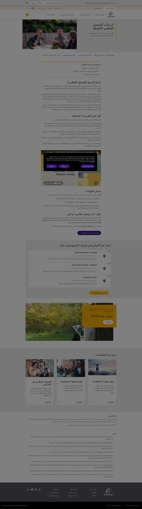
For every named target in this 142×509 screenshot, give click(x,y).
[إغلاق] (46, 154)
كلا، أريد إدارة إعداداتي (88, 166)
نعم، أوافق (51, 166)
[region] (70, 162)
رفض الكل (64, 166)
